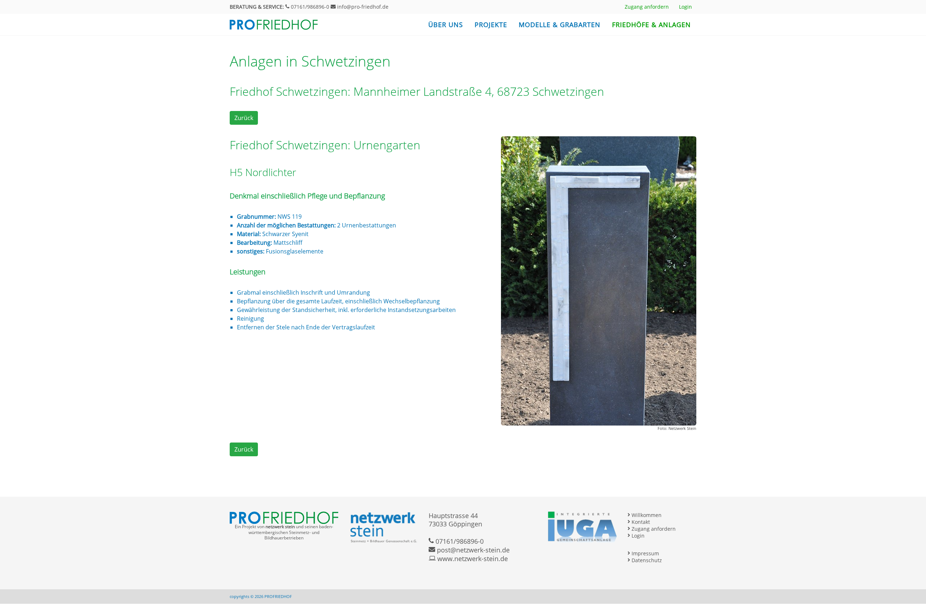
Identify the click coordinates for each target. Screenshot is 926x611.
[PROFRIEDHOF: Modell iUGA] (582, 527)
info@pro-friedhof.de (362, 6)
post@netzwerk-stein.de (472, 550)
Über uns (445, 24)
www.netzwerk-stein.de (472, 558)
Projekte (491, 24)
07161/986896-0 (309, 6)
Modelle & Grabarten (559, 24)
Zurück (243, 118)
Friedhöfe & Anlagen (651, 24)
